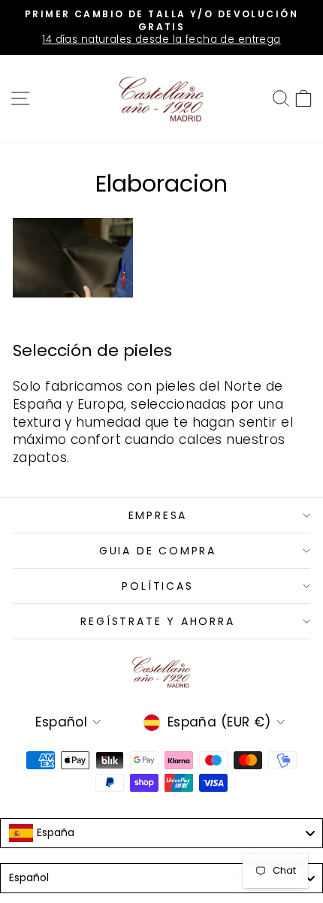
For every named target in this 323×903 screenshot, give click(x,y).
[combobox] (161, 833)
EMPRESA (158, 515)
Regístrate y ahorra (157, 621)
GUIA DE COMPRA (157, 550)
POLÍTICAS (157, 585)
